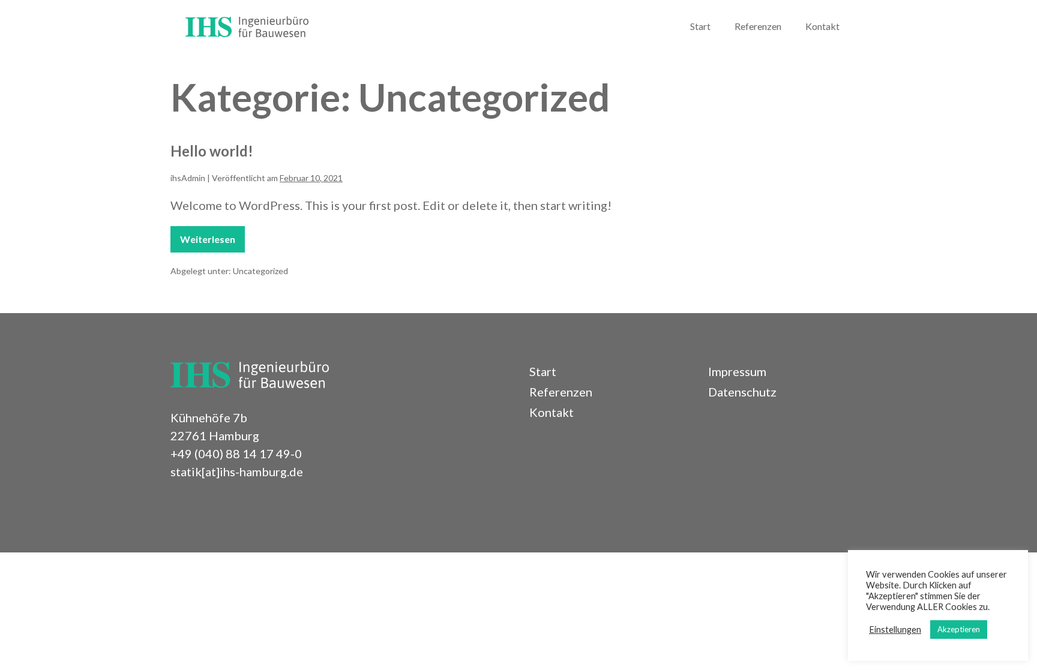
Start (700, 26)
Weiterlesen (209, 243)
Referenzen (758, 26)
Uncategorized (260, 271)
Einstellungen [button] (895, 629)
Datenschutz (742, 391)
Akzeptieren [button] (958, 629)
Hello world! (211, 151)
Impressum (737, 371)
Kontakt (822, 26)
